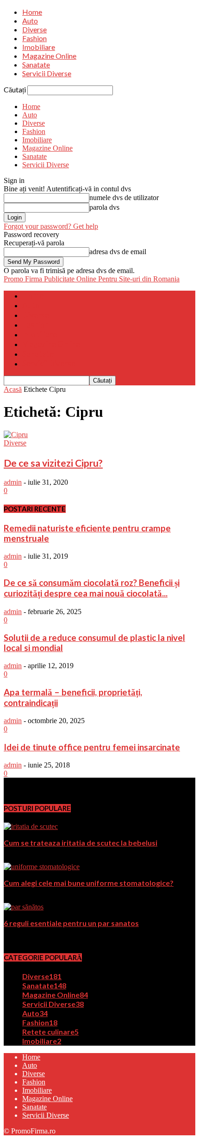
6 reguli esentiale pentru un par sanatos (71, 923)
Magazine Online (49, 55)
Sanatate (36, 64)
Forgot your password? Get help (51, 226)
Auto (30, 20)
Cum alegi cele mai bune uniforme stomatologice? (89, 882)
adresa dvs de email (117, 252)
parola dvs (104, 207)
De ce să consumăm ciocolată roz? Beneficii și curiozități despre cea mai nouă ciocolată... (92, 588)
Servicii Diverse (46, 73)
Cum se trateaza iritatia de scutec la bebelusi (80, 842)
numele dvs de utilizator (124, 197)
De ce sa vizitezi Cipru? (53, 463)
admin (13, 482)
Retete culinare (50, 1031)
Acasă (13, 389)
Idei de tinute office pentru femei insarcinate (92, 747)
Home (32, 11)
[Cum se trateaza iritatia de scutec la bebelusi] (31, 826)
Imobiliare (38, 47)
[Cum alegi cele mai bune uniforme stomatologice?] (42, 867)
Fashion (34, 38)
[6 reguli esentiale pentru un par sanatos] (24, 907)
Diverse (34, 29)
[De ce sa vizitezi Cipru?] (16, 435)
